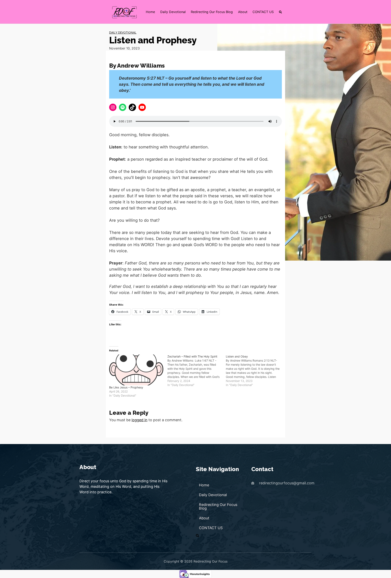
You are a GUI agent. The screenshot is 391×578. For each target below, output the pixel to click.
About (242, 12)
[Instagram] (112, 107)
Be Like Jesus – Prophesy (126, 387)
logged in (139, 420)
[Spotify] (122, 107)
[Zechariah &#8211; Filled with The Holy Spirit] (196, 370)
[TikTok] (132, 107)
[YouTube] (142, 107)
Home (150, 12)
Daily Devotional (173, 12)
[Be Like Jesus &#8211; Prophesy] (136, 369)
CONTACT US (263, 12)
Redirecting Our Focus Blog (212, 12)
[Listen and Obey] (255, 370)
